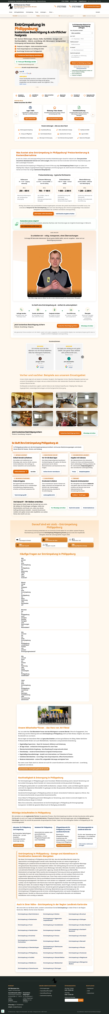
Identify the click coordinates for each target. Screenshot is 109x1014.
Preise (36, 12)
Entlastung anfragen (55, 118)
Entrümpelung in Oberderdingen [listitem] (28, 947)
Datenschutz (90, 993)
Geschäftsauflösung (45, 993)
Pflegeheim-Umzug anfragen (79, 118)
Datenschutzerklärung (81, 68)
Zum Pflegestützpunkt (63, 845)
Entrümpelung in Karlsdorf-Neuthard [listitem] (77, 930)
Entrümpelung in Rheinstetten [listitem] (53, 953)
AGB (88, 991)
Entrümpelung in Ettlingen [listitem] (77, 919)
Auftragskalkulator (19, 12)
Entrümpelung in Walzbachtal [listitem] (52, 963)
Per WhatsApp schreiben (58, 508)
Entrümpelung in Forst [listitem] (25, 925)
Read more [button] (40, 355)
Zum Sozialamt (40, 845)
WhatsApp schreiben (87, 326)
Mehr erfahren (30, 118)
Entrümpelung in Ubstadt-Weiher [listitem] (54, 957)
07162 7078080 (65, 1)
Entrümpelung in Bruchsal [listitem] (77, 914)
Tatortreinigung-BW (20, 495)
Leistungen (43, 12)
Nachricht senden (74, 508)
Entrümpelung (29, 12)
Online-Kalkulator (20, 471)
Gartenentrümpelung (46, 995)
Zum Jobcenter (18, 845)
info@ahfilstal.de (82, 1)
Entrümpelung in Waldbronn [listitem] (27, 963)
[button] (26, 357)
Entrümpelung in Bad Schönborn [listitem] (28, 914)
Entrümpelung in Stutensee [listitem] (77, 953)
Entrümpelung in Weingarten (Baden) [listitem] (78, 963)
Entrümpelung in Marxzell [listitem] (77, 941)
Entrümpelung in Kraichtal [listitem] (26, 936)
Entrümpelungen (44, 988)
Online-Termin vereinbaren (51, 471)
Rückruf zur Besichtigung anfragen (81, 63)
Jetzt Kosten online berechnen (43, 213)
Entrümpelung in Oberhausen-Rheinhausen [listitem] (53, 947)
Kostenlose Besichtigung (93, 6)
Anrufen (33, 471)
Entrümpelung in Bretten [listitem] (51, 914)
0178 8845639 (15, 1004)
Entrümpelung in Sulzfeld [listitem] (26, 957)
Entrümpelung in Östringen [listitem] (52, 968)
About (51, 12)
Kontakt (98, 12)
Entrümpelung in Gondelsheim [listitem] (53, 925)
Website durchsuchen (70, 997)
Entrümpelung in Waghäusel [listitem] (78, 957)
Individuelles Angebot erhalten (65, 213)
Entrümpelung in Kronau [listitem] (51, 936)
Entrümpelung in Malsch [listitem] (51, 941)
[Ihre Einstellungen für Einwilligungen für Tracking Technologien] (2, 1011)
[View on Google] (40, 358)
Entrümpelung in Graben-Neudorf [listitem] (79, 925)
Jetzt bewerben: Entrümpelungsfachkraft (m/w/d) (33, 769)
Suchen (81, 1000)
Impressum (90, 988)
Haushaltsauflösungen (46, 991)
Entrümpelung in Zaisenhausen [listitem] (28, 968)
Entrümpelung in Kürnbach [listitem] (77, 936)
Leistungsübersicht (49, 495)
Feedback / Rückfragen (79, 495)
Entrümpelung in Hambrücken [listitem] (28, 930)
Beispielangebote (84, 471)
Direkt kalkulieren (88, 508)
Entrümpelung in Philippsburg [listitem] (27, 953)
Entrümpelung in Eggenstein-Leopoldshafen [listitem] (52, 919)
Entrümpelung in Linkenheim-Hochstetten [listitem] (27, 941)
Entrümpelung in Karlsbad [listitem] (51, 930)
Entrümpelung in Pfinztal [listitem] (77, 947)
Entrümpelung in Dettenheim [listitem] (27, 919)
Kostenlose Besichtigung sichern (68, 326)
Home (10, 12)
